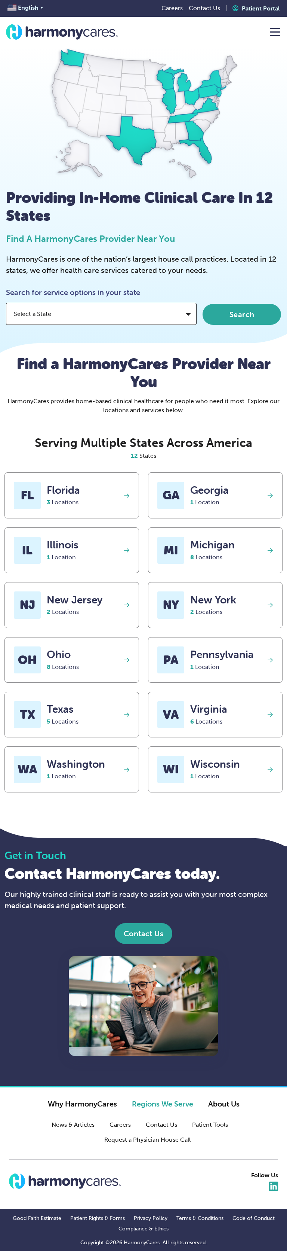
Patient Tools (210, 1124)
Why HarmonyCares (82, 1103)
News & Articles (73, 1124)
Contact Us (161, 1124)
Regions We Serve (162, 1103)
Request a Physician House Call (147, 1139)
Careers (120, 1124)
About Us (224, 1103)
